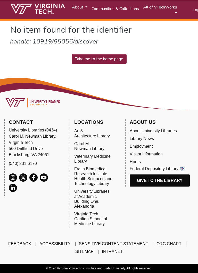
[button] (189, 10)
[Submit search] (182, 10)
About (78, 7)
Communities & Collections (115, 9)
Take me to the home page (99, 59)
